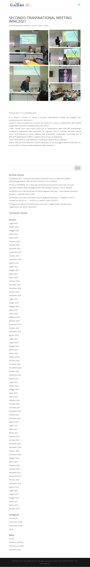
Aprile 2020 (13, 462)
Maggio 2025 (14, 270)
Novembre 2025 (15, 252)
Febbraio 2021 (14, 436)
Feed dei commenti (16, 546)
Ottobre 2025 (14, 256)
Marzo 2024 (13, 313)
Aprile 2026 (13, 234)
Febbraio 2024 (14, 317)
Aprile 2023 (13, 350)
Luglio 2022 (13, 382)
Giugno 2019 (14, 494)
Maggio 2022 (14, 389)
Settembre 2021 (15, 418)
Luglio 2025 (13, 266)
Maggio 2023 (14, 346)
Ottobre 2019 (14, 480)
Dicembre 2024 (15, 285)
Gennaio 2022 (14, 404)
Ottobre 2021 (14, 415)
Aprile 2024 (13, 310)
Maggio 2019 (14, 498)
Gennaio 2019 (14, 509)
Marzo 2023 (13, 353)
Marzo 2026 (13, 238)
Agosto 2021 (14, 422)
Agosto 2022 (14, 379)
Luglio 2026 (13, 223)
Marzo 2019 (13, 505)
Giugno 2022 (14, 386)
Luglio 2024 (13, 299)
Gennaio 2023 (14, 360)
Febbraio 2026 (14, 241)
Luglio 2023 (13, 339)
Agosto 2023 (14, 335)
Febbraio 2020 (14, 465)
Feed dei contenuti (16, 542)
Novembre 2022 (15, 368)
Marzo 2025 (13, 277)
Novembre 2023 (15, 324)
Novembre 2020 (15, 447)
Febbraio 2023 (14, 357)
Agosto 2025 (14, 263)
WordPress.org (14, 549)
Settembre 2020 (15, 454)
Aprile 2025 (13, 274)
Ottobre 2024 (14, 292)
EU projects (13, 518)
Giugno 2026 (14, 227)
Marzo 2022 (13, 397)
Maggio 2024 (14, 306)
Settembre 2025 (15, 259)
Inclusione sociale (15, 522)
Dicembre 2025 (15, 248)
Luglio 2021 (13, 425)
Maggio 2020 (14, 458)
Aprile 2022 (13, 393)
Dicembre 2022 (15, 364)
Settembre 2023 (15, 331)
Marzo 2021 (13, 433)
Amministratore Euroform (21, 25)
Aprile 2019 (13, 501)
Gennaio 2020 (14, 469)
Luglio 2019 (13, 490)
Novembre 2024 (15, 288)
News (46, 25)
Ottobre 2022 (14, 371)
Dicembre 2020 (15, 444)
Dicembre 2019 (15, 473)
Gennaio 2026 (14, 245)
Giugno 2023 (14, 342)
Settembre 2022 (15, 375)
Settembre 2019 (15, 483)
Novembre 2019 (15, 476)
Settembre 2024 (15, 295)
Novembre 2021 (15, 411)
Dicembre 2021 (15, 407)
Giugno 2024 (14, 303)
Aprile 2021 (13, 429)
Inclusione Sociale (15, 525)
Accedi (11, 539)
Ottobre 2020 (14, 451)
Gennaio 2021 (14, 440)
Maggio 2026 (14, 230)
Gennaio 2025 (14, 281)
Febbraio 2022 (14, 400)
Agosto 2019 (14, 487)
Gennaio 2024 (14, 321)
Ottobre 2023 (14, 328)
